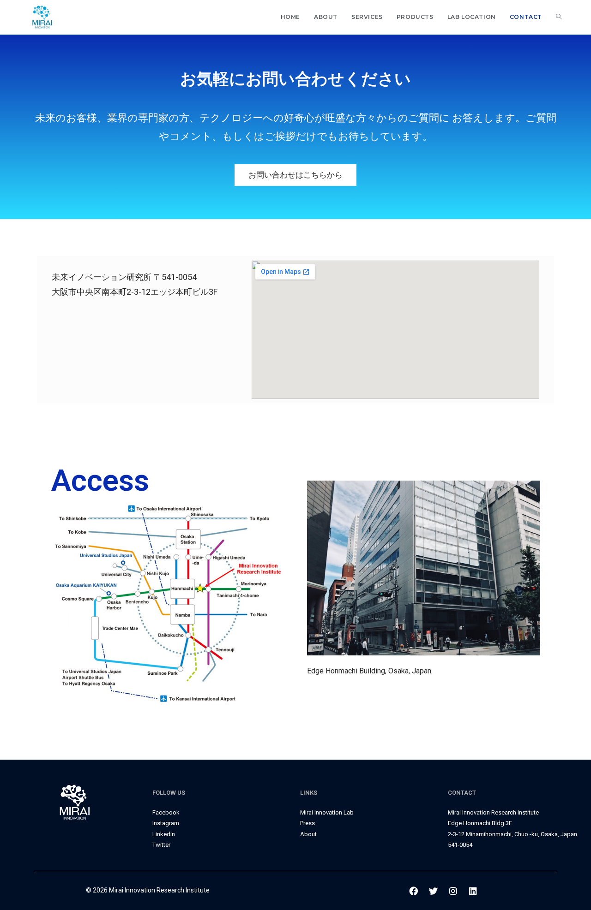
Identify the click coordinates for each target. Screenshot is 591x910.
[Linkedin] (473, 891)
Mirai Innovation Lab (327, 812)
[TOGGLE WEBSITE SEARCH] (558, 17)
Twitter (161, 844)
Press (307, 823)
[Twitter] (433, 891)
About (308, 834)
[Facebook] (413, 891)
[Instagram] (453, 891)
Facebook (166, 812)
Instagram (165, 823)
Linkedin (163, 834)
